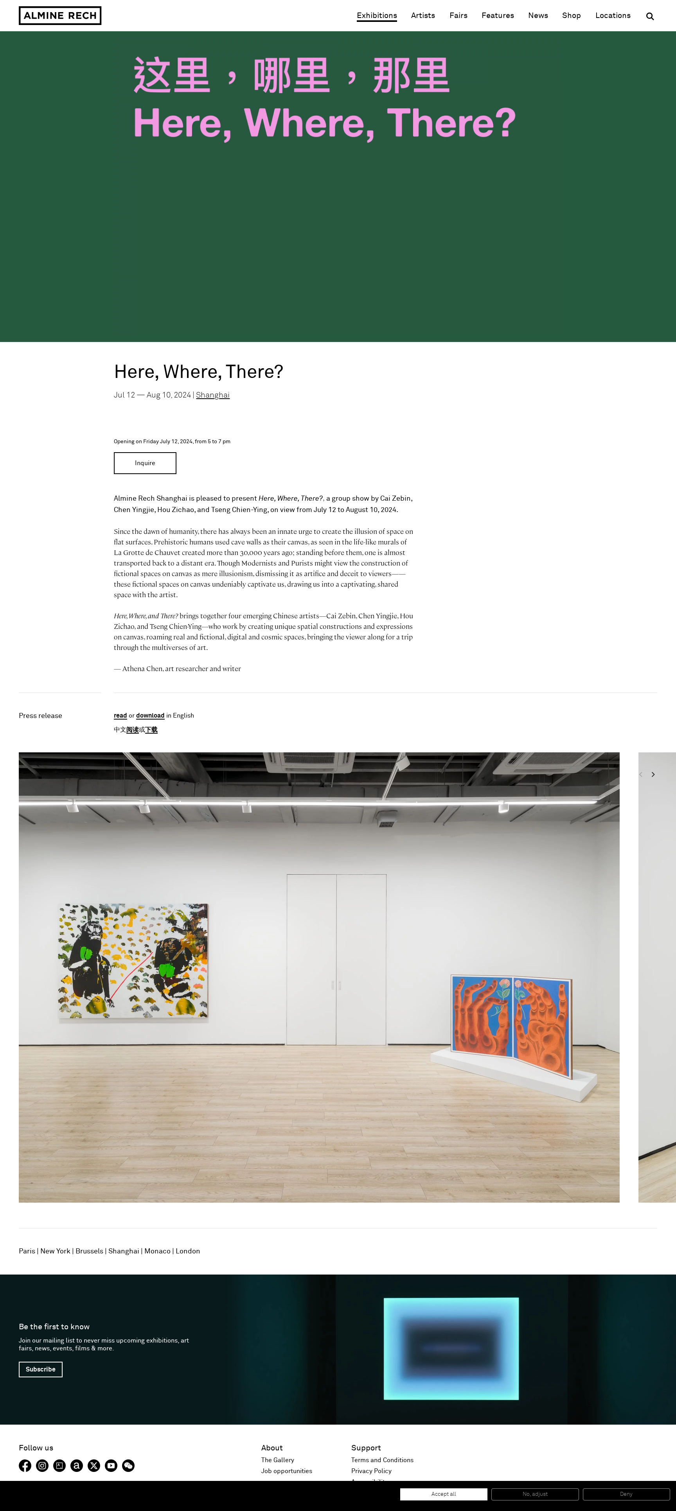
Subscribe (41, 1369)
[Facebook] (25, 1465)
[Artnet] (76, 1465)
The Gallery (277, 1460)
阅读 (132, 730)
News (538, 16)
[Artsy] (59, 1465)
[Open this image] (319, 977)
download (150, 716)
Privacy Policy (371, 1471)
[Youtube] (111, 1465)
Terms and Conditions (382, 1460)
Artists (423, 16)
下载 (151, 730)
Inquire (145, 463)
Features (498, 16)
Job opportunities (286, 1471)
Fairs (458, 16)
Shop (571, 15)
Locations (613, 16)
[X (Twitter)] (94, 1465)
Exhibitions (377, 16)
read (120, 716)
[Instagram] (42, 1465)
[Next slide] (625, 983)
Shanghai (213, 395)
